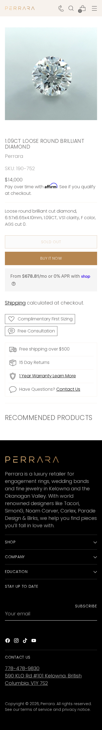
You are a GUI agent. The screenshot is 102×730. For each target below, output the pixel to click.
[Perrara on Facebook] (8, 641)
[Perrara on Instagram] (17, 641)
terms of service (36, 709)
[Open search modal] (70, 8)
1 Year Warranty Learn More (47, 376)
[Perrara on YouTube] (34, 641)
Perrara (14, 156)
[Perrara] (20, 8)
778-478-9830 (22, 668)
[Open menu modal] (94, 8)
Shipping (15, 302)
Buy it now (50, 258)
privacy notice (76, 709)
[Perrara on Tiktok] (25, 641)
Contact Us (68, 389)
